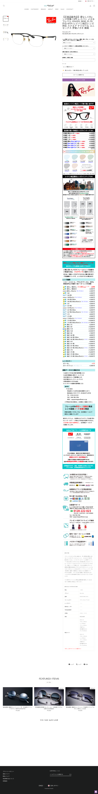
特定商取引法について (8, 778)
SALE (62, 9)
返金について (6, 773)
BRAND (43, 9)
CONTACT (70, 9)
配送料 (66, 33)
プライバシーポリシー (8, 771)
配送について (6, 776)
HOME (27, 9)
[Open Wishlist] (95, 791)
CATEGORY (35, 9)
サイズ (64, 63)
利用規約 (5, 781)
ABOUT (50, 9)
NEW (57, 9)
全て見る (49, 682)
